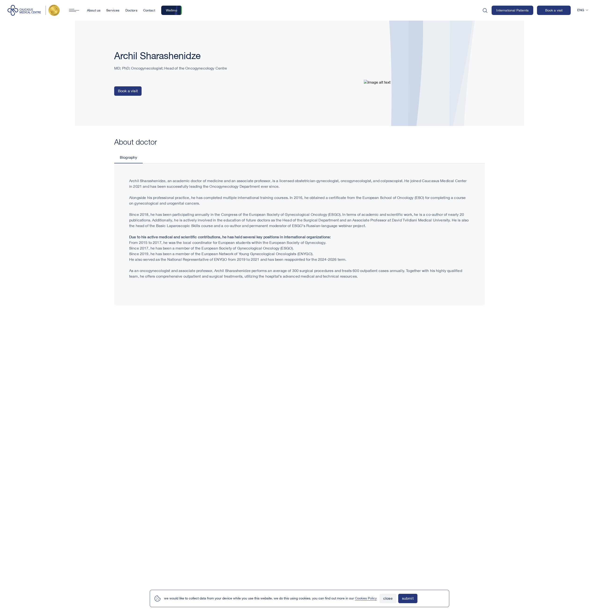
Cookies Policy (366, 598)
